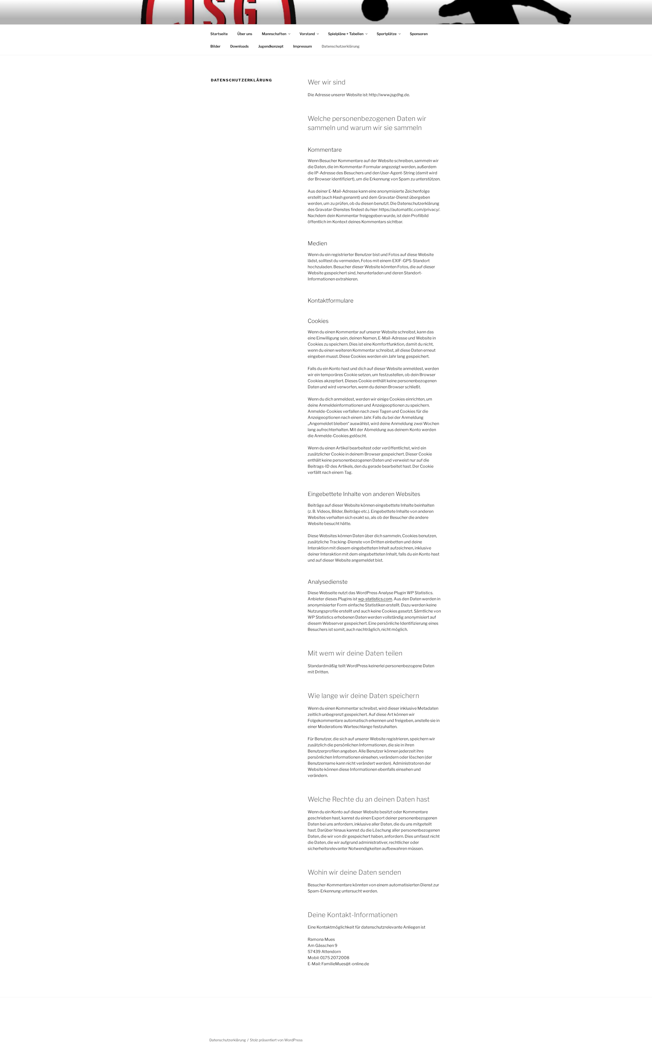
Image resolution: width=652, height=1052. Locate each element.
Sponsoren (419, 34)
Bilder (215, 46)
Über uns (244, 34)
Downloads (239, 46)
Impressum (302, 46)
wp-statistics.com (375, 598)
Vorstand (307, 34)
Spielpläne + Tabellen (345, 34)
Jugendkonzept (270, 46)
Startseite (219, 34)
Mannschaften (274, 34)
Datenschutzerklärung (341, 46)
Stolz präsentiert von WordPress (276, 1040)
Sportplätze (387, 34)
